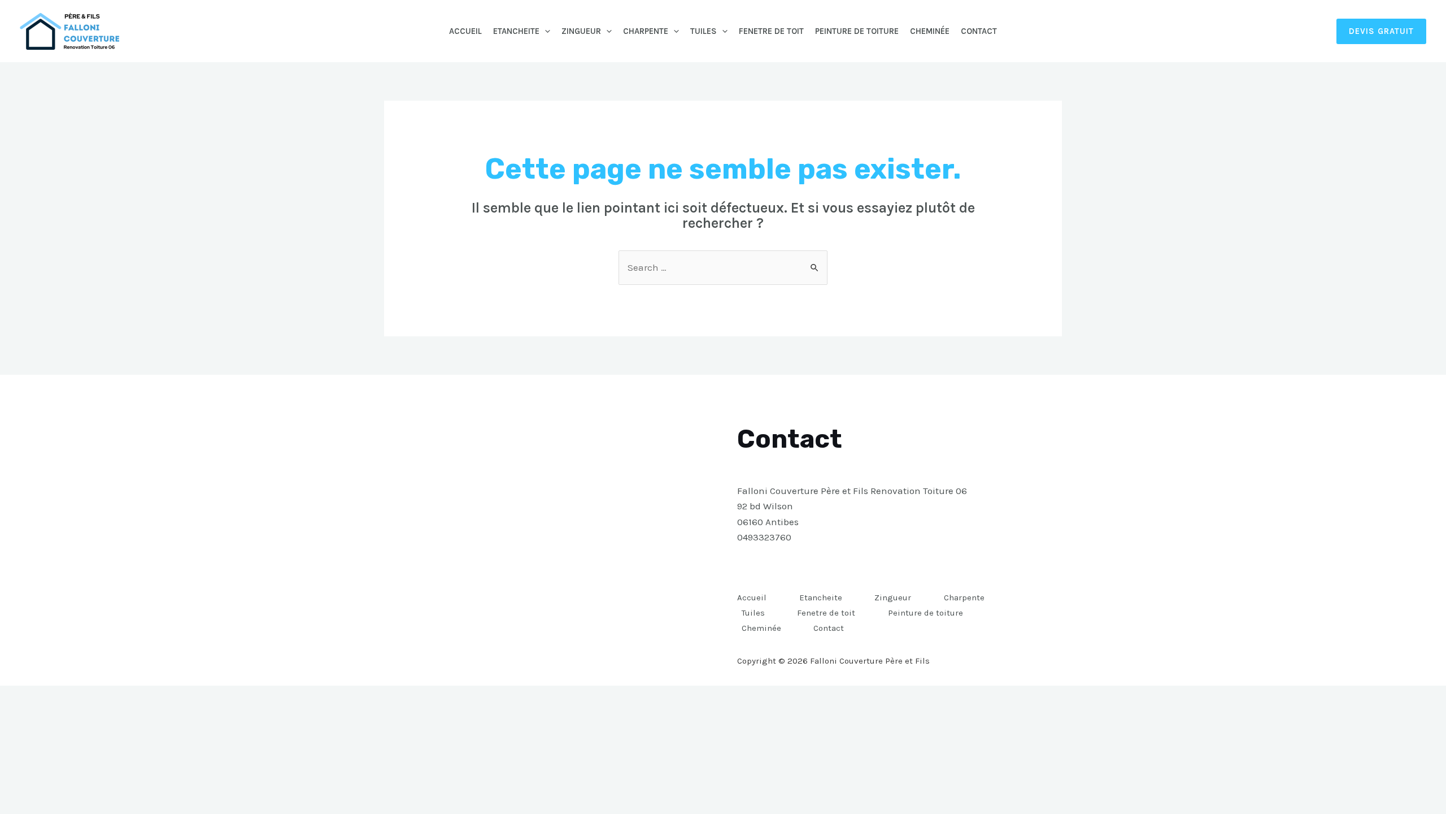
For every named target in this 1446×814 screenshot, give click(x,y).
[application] (544, 31)
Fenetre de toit (771, 31)
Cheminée (930, 31)
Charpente (645, 31)
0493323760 (764, 537)
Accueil (465, 31)
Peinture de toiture (857, 31)
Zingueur (581, 31)
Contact (979, 31)
